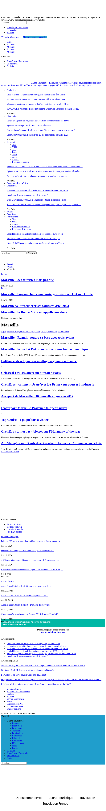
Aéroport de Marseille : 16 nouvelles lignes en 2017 (37, 396)
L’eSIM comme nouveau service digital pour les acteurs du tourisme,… (32, 569)
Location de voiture (20, 162)
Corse (43, 331)
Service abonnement (15, 699)
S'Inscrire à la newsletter (11, 37)
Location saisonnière (21, 226)
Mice (14, 745)
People (15, 748)
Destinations (12, 186)
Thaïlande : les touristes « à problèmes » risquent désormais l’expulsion (37, 190)
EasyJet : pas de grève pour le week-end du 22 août (23, 675)
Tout (14, 144)
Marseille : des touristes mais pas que (27, 280)
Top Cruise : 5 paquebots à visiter (25, 419)
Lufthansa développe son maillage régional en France (39, 361)
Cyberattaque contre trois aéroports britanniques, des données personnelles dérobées (43, 171)
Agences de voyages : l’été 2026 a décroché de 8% (29, 125)
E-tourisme (11, 214)
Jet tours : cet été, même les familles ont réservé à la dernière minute (36, 99)
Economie (16, 723)
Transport (11, 142)
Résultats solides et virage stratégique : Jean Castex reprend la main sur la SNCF (36, 684)
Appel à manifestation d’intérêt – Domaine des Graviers (25, 605)
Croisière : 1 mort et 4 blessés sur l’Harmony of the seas (40, 431)
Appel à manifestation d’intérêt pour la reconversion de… (26, 586)
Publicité (10, 32)
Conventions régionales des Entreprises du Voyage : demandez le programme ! (41, 130)
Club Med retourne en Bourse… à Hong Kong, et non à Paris (33, 643)
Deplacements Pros (15, 704)
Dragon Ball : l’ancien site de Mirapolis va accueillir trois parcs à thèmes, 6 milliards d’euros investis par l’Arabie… (51, 679)
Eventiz (10, 701)
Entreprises (17, 736)
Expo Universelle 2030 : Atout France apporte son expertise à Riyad (36, 200)
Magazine (11, 750)
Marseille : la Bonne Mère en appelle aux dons (34, 312)
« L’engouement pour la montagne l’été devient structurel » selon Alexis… (39, 104)
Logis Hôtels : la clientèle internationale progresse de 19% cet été (35, 234)
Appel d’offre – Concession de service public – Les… (24, 595)
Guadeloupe (52, 331)
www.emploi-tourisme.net (14, 624)
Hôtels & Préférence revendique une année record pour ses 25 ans (35, 243)
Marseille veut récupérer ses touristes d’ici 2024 (35, 306)
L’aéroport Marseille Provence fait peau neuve (34, 408)
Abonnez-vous (13, 755)
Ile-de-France (63, 331)
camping (16, 224)
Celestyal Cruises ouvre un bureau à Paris (31, 373)
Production (11, 90)
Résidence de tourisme (22, 229)
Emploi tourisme (14, 709)
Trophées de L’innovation (18, 753)
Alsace (10, 331)
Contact (10, 758)
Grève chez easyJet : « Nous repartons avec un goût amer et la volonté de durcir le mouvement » (43, 665)
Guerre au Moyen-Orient (17, 183)
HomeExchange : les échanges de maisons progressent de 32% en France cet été (41, 653)
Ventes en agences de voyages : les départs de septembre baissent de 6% (38, 121)
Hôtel (14, 221)
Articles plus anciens (10, 451)
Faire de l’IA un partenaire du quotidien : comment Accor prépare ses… (32, 541)
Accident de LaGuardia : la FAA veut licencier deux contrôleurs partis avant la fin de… (45, 166)
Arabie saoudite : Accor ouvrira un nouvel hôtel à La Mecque (33, 238)
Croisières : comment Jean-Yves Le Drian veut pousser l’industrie (47, 384)
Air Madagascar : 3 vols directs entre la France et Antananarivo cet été (51, 443)
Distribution (12, 116)
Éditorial (16, 738)
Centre (37, 331)
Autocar (15, 159)
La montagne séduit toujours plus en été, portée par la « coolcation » (36, 646)
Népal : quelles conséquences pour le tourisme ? (27, 195)
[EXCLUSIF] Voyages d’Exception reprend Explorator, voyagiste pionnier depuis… (43, 109)
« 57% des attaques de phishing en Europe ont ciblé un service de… (30, 560)
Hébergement (12, 217)
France (10, 212)
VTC (14, 147)
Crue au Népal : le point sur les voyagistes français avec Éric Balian (36, 95)
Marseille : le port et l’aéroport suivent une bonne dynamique (44, 349)
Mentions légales (14, 689)
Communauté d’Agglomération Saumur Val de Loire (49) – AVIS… (30, 614)
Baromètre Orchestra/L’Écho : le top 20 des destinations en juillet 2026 (37, 135)
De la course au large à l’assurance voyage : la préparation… (27, 550)
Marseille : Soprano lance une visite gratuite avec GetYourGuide (47, 294)
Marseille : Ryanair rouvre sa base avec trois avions (37, 337)
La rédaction (12, 30)
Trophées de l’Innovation (17, 27)
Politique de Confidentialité (18, 691)
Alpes (3, 331)
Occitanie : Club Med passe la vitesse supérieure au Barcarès (27, 670)
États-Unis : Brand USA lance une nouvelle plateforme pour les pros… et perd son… (44, 204)
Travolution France (15, 706)
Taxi (14, 149)
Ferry (14, 152)
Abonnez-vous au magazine (35, 37)
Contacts (10, 694)
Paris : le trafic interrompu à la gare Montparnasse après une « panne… (37, 176)
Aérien (15, 157)
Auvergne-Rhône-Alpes (23, 331)
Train (14, 154)
